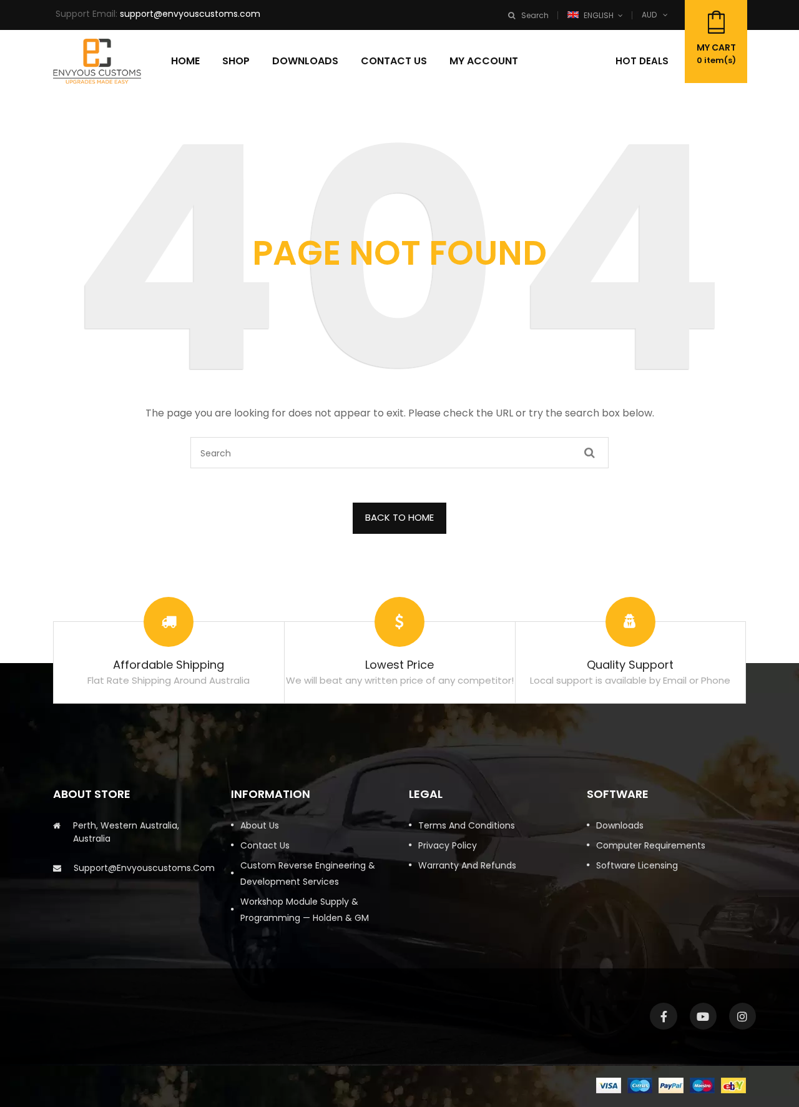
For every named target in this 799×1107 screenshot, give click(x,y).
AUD (649, 14)
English (598, 15)
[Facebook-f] (663, 1016)
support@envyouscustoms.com (190, 13)
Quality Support (630, 664)
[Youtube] (703, 1016)
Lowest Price (399, 664)
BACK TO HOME (399, 517)
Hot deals (642, 60)
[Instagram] (742, 1016)
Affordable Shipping (168, 664)
